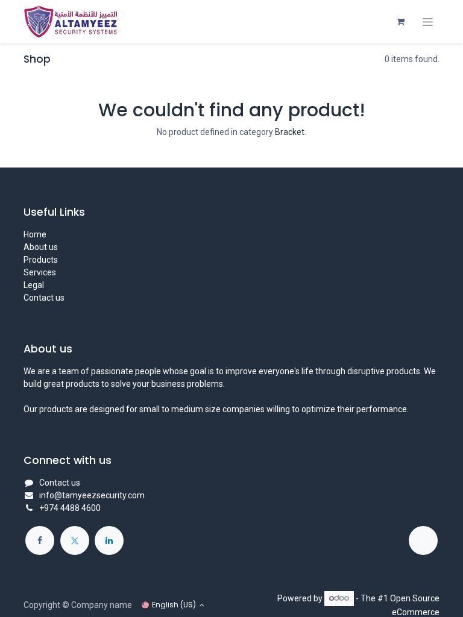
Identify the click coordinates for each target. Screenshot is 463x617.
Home (35, 234)
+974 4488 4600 (70, 508)
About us (41, 247)
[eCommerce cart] (400, 22)
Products (41, 260)
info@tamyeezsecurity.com (92, 495)
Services (40, 272)
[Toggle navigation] (427, 22)
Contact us (44, 297)
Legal (34, 285)
